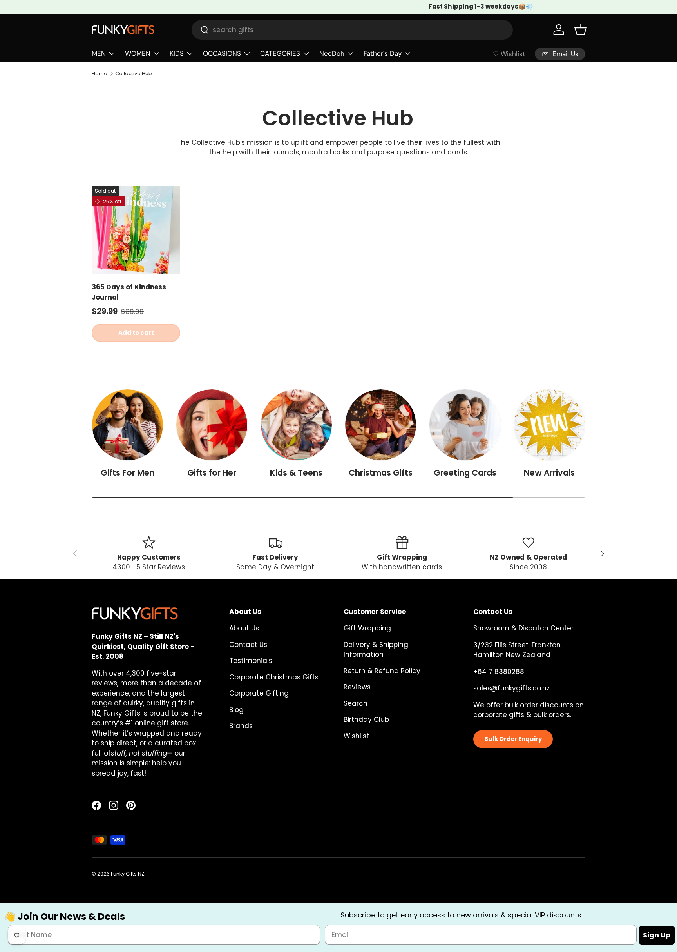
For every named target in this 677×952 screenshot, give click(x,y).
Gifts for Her (211, 472)
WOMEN (137, 53)
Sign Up (657, 934)
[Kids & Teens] (296, 424)
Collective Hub (133, 73)
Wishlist (356, 736)
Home (99, 73)
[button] (580, 29)
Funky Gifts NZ (127, 873)
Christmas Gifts (381, 472)
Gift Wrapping (367, 628)
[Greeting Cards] (464, 424)
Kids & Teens (296, 472)
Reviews (357, 687)
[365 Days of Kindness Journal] (136, 230)
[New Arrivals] (549, 424)
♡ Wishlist (509, 53)
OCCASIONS (222, 53)
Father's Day (383, 53)
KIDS (177, 53)
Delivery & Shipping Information (376, 649)
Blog (236, 709)
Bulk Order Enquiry (513, 739)
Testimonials (250, 660)
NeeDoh (331, 53)
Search (355, 703)
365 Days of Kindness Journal (129, 292)
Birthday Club (366, 719)
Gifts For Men (127, 472)
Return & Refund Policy (382, 671)
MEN (99, 53)
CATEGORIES (280, 53)
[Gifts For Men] (127, 424)
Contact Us (248, 644)
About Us (244, 628)
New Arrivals (549, 472)
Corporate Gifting (259, 693)
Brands (241, 725)
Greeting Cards (465, 472)
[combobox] (352, 30)
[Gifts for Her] (211, 424)
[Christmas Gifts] (380, 424)
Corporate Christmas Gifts (274, 677)
